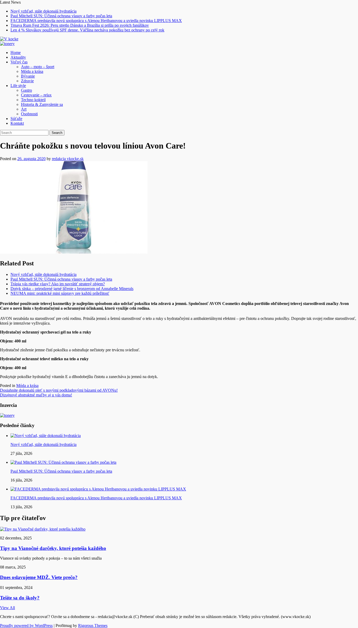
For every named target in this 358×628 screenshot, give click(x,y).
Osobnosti (29, 114)
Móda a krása (32, 71)
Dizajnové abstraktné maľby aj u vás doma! (36, 395)
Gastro (26, 90)
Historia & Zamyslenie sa (42, 104)
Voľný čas (19, 62)
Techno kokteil (33, 99)
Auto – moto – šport (37, 66)
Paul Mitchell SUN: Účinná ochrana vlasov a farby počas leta (61, 16)
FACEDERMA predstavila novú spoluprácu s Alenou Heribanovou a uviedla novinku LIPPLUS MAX (96, 20)
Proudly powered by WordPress (26, 625)
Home (15, 52)
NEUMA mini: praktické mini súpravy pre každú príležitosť (59, 293)
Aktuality (18, 57)
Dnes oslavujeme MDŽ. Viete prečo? (39, 577)
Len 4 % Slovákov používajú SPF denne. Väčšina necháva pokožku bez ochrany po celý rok (87, 30)
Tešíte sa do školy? (20, 597)
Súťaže (16, 118)
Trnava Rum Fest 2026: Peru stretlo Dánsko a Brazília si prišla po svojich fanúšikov (79, 25)
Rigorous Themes (92, 625)
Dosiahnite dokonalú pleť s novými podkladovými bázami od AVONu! (59, 390)
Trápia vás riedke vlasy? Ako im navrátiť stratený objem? (57, 284)
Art (23, 109)
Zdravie (27, 81)
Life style (18, 85)
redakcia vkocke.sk (68, 158)
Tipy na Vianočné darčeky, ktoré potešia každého (53, 548)
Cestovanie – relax (36, 95)
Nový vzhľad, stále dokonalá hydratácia (43, 11)
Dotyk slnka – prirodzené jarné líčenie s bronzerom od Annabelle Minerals (71, 288)
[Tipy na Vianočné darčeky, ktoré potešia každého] (42, 529)
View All (7, 607)
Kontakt (17, 123)
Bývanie (28, 76)
